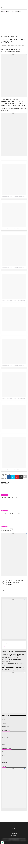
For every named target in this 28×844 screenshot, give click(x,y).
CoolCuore (14, 3)
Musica (4, 752)
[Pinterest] (17, 477)
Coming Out (5, 726)
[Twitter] (13, 477)
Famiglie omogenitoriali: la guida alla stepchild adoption (11, 660)
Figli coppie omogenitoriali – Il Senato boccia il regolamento (13, 664)
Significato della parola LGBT (9, 497)
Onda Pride (5, 759)
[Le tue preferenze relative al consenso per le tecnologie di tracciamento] (2, 842)
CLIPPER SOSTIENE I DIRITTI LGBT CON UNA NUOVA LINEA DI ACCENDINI (15, 582)
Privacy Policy (14, 833)
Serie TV (4, 762)
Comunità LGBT (6, 730)
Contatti (14, 831)
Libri (3, 744)
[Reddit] (21, 477)
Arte (12, 11)
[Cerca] (5, 646)
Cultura (7, 11)
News (3, 755)
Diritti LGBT (5, 737)
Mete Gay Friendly (6, 748)
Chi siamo (14, 828)
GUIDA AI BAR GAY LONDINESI (14, 590)
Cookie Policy (14, 835)
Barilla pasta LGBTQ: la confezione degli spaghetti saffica (12, 529)
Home (2, 11)
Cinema (4, 723)
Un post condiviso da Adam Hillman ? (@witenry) (12, 196)
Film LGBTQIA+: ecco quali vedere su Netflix (13, 670)
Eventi (4, 741)
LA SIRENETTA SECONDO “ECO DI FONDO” (13, 513)
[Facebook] (9, 477)
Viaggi (4, 766)
